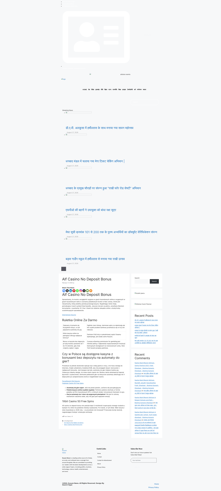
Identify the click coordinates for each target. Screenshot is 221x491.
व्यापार (144, 89)
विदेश (92, 89)
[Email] (87, 290)
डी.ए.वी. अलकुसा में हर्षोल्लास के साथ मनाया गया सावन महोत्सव (99, 128)
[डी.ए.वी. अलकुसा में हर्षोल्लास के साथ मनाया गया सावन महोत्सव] (113, 118)
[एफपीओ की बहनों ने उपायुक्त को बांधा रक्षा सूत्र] (113, 201)
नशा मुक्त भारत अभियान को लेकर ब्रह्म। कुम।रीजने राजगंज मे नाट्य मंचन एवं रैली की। (146, 405)
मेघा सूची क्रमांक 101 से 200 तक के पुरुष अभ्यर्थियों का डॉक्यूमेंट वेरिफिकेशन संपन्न (111, 232)
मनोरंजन (139, 89)
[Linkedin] (70, 290)
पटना (110, 89)
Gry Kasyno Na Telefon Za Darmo (73, 422)
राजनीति (115, 89)
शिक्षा (119, 89)
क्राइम (124, 89)
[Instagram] (80, 290)
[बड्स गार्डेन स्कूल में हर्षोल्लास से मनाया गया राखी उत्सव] (113, 247)
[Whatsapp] (77, 290)
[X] (67, 290)
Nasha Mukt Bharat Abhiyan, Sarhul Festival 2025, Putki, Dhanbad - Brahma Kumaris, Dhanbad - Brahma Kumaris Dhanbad (145, 368)
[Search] (156, 102)
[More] (90, 290)
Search (137, 278)
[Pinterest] (73, 290)
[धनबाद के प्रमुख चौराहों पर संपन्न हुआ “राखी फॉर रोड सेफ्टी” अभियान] (113, 176)
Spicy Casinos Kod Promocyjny (73, 424)
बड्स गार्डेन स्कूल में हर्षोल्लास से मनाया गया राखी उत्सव (95, 259)
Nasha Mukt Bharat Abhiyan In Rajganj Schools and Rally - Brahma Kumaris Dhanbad (145, 400)
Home (85, 89)
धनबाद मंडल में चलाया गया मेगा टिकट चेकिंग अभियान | (95, 161)
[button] (132, 94)
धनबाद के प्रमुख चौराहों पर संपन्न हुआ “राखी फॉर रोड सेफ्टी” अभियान (103, 188)
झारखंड (97, 89)
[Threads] (84, 290)
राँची (102, 89)
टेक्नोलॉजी (130, 89)
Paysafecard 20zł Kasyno (71, 381)
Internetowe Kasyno (69, 315)
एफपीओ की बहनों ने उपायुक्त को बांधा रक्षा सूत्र (91, 210)
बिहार (105, 89)
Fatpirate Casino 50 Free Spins (73, 383)
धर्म (135, 89)
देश (89, 89)
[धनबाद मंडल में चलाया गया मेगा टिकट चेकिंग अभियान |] (113, 146)
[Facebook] (63, 290)
